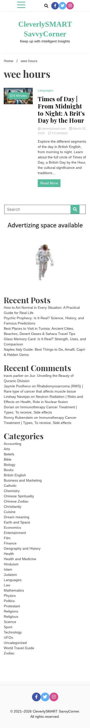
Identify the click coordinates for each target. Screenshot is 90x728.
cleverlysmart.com (54, 128)
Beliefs (9, 454)
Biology (9, 465)
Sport (8, 627)
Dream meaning (16, 517)
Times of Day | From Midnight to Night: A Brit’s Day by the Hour (61, 109)
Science (10, 622)
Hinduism (11, 564)
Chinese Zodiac (16, 501)
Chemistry (12, 491)
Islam (8, 569)
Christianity (12, 507)
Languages (45, 90)
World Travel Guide (19, 648)
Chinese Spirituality (19, 496)
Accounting (12, 444)
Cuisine (10, 512)
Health (9, 554)
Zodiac (9, 653)
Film (7, 538)
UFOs (8, 637)
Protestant (12, 606)
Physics (10, 596)
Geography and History (22, 548)
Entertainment (15, 533)
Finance (10, 543)
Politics (9, 601)
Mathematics (14, 590)
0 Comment (60, 133)
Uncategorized (15, 643)
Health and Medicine (20, 559)
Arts (7, 449)
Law (7, 585)
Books (9, 470)
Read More (49, 183)
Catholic (10, 486)
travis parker (14, 376)
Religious (11, 617)
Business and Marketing (23, 480)
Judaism (10, 575)
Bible (8, 459)
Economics (12, 527)
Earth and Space (17, 522)
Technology (13, 632)
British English (15, 475)
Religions (11, 611)
